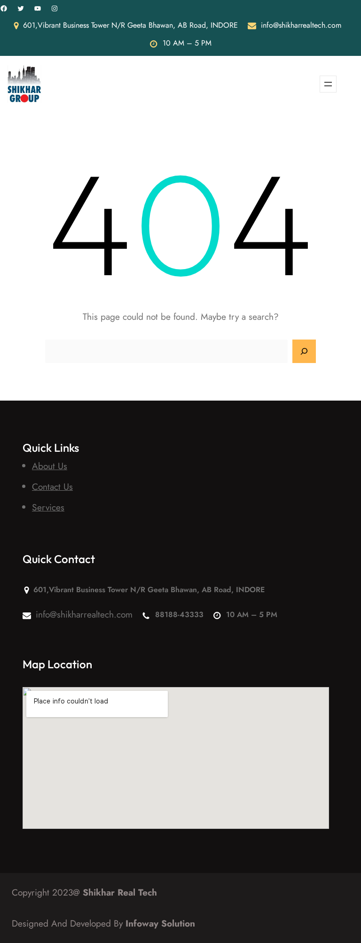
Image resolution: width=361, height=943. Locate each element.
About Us (49, 465)
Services (48, 507)
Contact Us (52, 486)
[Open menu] (328, 84)
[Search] (304, 351)
